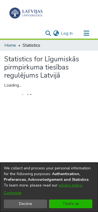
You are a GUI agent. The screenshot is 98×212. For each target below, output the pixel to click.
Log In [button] (67, 33)
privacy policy (70, 185)
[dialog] (49, 187)
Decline (25, 203)
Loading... (13, 85)
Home (10, 45)
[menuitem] (56, 33)
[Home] (26, 13)
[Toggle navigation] (86, 33)
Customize (13, 192)
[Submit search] (48, 33)
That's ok (71, 203)
